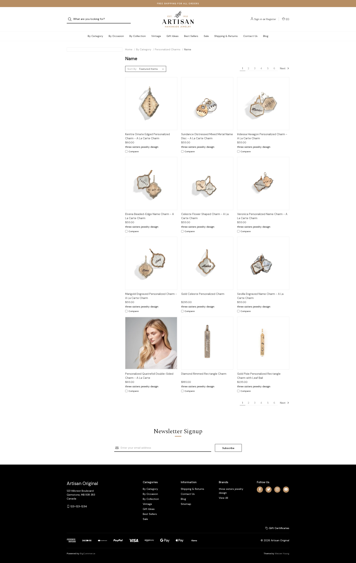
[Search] (71, 19)
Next (283, 68)
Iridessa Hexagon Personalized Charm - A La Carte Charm (262, 136)
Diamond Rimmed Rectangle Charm (203, 374)
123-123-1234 (78, 506)
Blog (265, 36)
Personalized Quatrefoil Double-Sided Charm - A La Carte (149, 376)
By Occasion (116, 36)
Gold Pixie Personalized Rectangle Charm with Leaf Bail (259, 376)
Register (271, 19)
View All (223, 497)
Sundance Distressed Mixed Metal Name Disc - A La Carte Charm (207, 136)
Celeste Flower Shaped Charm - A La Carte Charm (205, 216)
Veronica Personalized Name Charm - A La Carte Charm (262, 216)
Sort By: (132, 69)
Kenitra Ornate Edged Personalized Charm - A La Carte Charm (147, 136)
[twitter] (268, 489)
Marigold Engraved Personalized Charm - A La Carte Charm (151, 296)
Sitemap (186, 504)
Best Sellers (191, 36)
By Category (95, 36)
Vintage (156, 36)
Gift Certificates (278, 528)
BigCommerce (87, 553)
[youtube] (286, 489)
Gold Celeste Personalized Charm (202, 294)
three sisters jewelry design (231, 490)
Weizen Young (282, 553)
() (287, 19)
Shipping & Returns (226, 36)
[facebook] (259, 489)
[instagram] (277, 489)
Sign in (258, 19)
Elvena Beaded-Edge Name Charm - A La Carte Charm (149, 216)
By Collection (137, 36)
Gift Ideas (173, 36)
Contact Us (250, 36)
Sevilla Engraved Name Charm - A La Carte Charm (260, 296)
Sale (206, 36)
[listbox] (152, 69)
